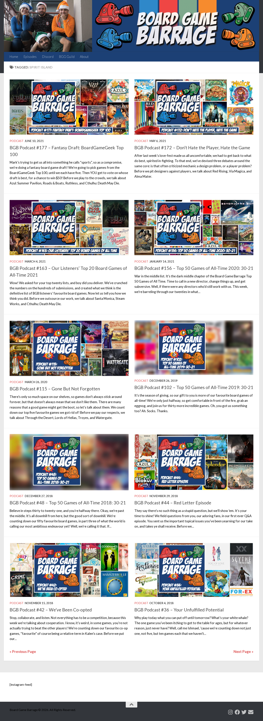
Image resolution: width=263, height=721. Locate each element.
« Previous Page (23, 651)
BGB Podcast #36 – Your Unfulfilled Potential (179, 609)
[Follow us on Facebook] (237, 712)
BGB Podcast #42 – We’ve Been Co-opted (51, 609)
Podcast (16, 141)
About (84, 57)
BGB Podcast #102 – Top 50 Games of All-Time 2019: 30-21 (193, 387)
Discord (48, 57)
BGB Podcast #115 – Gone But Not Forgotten (55, 388)
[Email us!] (250, 712)
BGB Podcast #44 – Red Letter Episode (172, 502)
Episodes (30, 57)
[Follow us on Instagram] (230, 712)
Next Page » (243, 651)
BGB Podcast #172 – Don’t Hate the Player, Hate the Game (192, 147)
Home (13, 57)
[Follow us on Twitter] (244, 712)
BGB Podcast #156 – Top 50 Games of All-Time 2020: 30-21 (193, 268)
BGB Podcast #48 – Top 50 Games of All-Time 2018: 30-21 (68, 502)
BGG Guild (67, 57)
